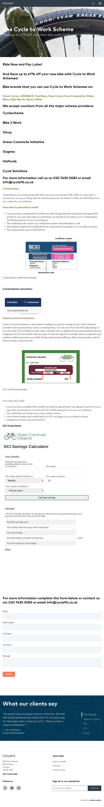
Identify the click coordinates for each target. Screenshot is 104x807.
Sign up (94, 788)
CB (85, 728)
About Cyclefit (59, 762)
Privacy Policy (59, 770)
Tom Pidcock (89, 715)
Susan (86, 733)
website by (90, 800)
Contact (57, 766)
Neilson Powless (91, 719)
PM (85, 724)
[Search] (93, 3)
